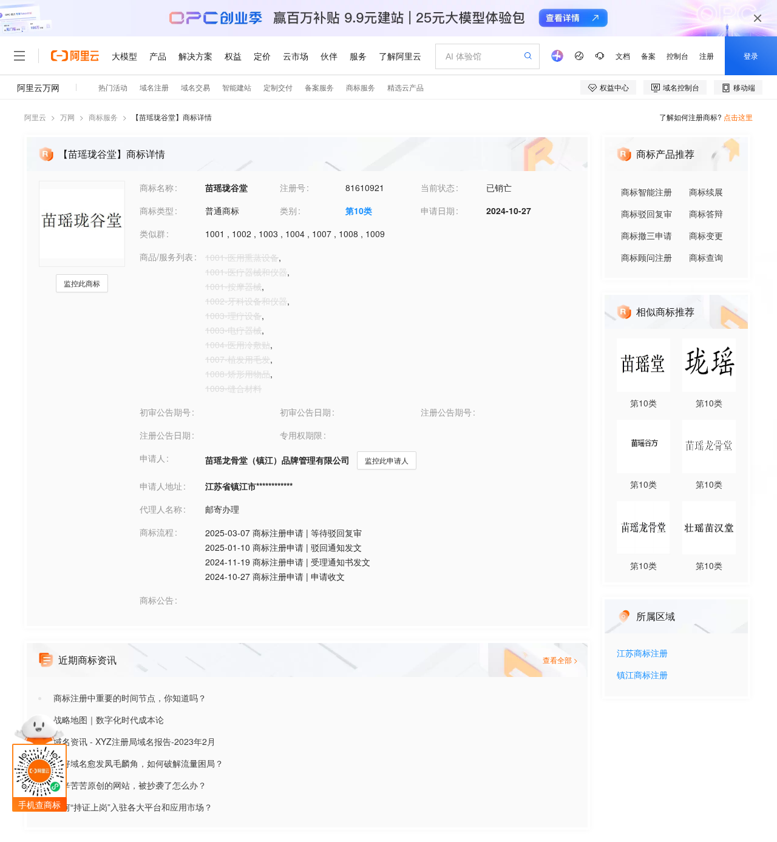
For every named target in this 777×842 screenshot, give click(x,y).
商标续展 (706, 192)
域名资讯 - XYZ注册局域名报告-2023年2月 (134, 741)
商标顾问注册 (646, 257)
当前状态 (438, 187)
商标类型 (157, 210)
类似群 (152, 233)
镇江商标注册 (642, 675)
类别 (288, 210)
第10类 (358, 210)
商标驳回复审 (646, 213)
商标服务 (103, 117)
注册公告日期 (165, 435)
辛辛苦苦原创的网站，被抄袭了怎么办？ (129, 785)
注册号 (292, 187)
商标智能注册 (646, 192)
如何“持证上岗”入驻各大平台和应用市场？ (132, 807)
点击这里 (738, 117)
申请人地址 (161, 486)
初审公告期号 (165, 412)
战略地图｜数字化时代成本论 (108, 719)
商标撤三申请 (646, 235)
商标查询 (706, 257)
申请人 (152, 458)
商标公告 (157, 600)
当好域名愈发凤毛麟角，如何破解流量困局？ (138, 763)
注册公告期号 (446, 412)
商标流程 (157, 532)
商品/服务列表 (166, 257)
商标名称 (157, 187)
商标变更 (706, 235)
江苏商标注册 (642, 653)
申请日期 (438, 210)
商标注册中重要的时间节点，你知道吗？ (129, 698)
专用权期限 (301, 435)
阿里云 (35, 117)
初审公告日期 (305, 412)
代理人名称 (161, 509)
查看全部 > (560, 659)
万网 (67, 117)
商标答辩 (706, 213)
